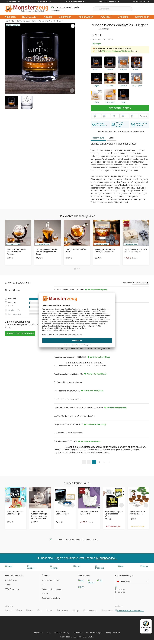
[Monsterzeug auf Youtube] (91, 624)
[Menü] (150, 620)
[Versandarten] (95, 586)
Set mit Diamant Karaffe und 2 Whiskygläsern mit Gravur (46, 251)
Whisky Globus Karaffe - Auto (76, 250)
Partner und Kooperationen (52, 589)
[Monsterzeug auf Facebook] (72, 624)
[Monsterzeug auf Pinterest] (82, 624)
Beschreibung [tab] (98, 138)
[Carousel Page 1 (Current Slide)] (75, 269)
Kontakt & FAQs (11, 580)
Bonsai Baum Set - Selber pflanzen (137, 512)
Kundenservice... (106, 558)
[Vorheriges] (7, 58)
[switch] (146, 630)
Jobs (43, 585)
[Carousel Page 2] (77, 268)
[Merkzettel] (137, 9)
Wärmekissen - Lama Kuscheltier (89, 512)
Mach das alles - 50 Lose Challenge (15, 512)
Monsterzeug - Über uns (51, 580)
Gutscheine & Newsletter (51, 598)
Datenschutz (77, 633)
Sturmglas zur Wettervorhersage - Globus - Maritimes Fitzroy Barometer (39, 515)
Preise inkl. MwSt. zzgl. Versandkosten (103, 39)
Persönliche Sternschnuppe (62, 512)
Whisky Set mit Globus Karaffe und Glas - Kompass (16, 251)
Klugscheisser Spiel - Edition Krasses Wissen (114, 513)
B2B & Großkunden (12, 589)
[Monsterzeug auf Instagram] (62, 624)
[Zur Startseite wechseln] (26, 9)
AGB (48, 633)
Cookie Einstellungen (94, 633)
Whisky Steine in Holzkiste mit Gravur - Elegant (136, 250)
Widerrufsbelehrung (61, 633)
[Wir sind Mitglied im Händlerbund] (129, 610)
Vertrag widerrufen (113, 633)
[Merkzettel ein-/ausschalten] (72, 90)
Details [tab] (112, 138)
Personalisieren (120, 108)
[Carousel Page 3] (79, 268)
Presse (7, 585)
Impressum (38, 633)
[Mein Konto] (144, 9)
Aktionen (45, 594)
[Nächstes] (72, 58)
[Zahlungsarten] (77, 567)
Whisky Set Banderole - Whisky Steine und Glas (105, 250)
